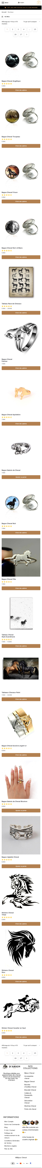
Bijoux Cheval (29, 1073)
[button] (7, 84)
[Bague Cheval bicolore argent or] (21, 724)
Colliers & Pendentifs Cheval (28, 1095)
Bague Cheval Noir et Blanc (12, 248)
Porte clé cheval (30, 1109)
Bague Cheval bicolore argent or (14, 746)
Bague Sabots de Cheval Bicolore (14, 801)
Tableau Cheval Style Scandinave (8, 636)
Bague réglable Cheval (10, 857)
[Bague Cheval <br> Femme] (21, 337)
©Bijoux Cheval (21, 1157)
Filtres (7, 16)
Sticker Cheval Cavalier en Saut (14, 1028)
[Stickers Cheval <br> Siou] (21, 948)
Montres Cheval (30, 1106)
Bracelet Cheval (30, 1090)
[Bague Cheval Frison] (21, 170)
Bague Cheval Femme (7, 360)
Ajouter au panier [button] (21, 477)
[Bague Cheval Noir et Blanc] (21, 226)
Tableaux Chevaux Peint (11, 692)
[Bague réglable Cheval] (21, 835)
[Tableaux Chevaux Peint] (21, 671)
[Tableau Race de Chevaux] (21, 282)
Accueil (4, 12)
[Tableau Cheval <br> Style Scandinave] (21, 613)
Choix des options (21, 90)
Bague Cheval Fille (9, 579)
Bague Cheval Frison (10, 192)
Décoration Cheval (28, 1102)
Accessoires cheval (28, 1077)
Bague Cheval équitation (11, 414)
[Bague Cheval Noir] (21, 502)
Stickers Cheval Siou (8, 971)
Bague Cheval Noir (9, 523)
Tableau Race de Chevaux (11, 304)
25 (35, 29)
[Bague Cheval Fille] (21, 557)
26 (15, 34)
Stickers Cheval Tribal (8, 914)
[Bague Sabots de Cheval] (21, 448)
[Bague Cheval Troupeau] (21, 115)
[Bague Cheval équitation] (21, 393)
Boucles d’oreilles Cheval (30, 1086)
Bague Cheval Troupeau (11, 137)
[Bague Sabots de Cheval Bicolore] (21, 780)
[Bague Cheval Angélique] (21, 59)
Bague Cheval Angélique (11, 81)
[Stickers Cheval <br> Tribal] (21, 891)
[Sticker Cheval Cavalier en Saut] (21, 1006)
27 (21, 34)
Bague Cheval (29, 1081)
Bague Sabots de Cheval (11, 470)
